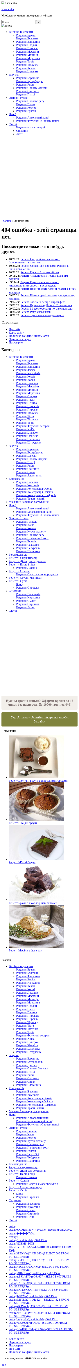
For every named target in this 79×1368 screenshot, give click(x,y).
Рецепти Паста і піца (22, 564)
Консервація (16, 478)
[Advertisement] (39, 178)
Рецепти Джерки (26, 455)
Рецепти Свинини (27, 91)
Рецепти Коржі (25, 379)
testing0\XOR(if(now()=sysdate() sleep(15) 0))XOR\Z (40, 1229)
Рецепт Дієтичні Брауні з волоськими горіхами (38, 780)
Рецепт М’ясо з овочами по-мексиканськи (47, 308)
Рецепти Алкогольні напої (32, 117)
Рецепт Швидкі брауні (23, 823)
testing (12, 1226)
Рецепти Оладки (26, 45)
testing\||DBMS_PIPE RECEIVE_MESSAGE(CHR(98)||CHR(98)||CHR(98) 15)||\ (41, 1247)
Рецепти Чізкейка (27, 435)
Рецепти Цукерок (27, 71)
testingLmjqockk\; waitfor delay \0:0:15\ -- (33, 1319)
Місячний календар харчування (29, 501)
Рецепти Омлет (25, 600)
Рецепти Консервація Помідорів (36, 495)
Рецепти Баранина (27, 78)
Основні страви (18, 97)
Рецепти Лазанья (26, 567)
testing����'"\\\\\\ (21, 1233)
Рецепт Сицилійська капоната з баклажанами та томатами (34, 261)
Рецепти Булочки (27, 38)
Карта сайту (16, 332)
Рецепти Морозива (28, 58)
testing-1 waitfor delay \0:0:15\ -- (28, 1240)
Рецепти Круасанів (28, 597)
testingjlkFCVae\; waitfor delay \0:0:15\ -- (33, 1296)
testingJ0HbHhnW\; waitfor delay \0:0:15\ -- (34, 1273)
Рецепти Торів (25, 61)
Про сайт (14, 329)
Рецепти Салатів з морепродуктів (37, 574)
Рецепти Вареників (28, 594)
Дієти (19, 134)
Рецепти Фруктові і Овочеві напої (37, 120)
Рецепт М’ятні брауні (22, 862)
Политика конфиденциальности (29, 335)
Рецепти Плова (25, 104)
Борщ (19, 584)
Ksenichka (7, 9)
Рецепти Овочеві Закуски (32, 87)
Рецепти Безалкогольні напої (34, 511)
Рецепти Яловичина (29, 475)
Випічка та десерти (21, 31)
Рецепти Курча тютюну (31, 531)
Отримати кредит (20, 339)
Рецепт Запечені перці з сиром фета (43, 302)
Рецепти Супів (18, 581)
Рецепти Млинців (27, 54)
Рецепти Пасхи (25, 399)
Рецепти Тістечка (27, 419)
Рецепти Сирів (25, 472)
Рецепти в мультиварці (30, 127)
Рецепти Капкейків (28, 373)
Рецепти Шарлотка (28, 439)
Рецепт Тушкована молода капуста (42, 315)
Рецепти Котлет (26, 107)
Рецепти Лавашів (27, 383)
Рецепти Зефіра (25, 369)
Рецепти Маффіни (27, 51)
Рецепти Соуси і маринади (25, 577)
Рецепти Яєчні (25, 607)
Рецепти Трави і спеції (30, 498)
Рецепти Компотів (27, 485)
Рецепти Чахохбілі (27, 544)
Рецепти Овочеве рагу (30, 101)
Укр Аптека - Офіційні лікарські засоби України (40, 719)
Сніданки (22, 130)
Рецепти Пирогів (27, 48)
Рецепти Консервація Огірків (34, 491)
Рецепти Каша (25, 524)
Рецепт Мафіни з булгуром (25, 950)
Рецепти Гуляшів (26, 521)
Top (3, 1364)
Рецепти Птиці (25, 94)
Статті (13, 124)
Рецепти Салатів (19, 571)
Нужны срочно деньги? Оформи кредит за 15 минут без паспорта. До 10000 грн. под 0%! (39, 702)
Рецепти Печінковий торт (32, 538)
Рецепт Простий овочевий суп (40, 272)
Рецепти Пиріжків (27, 406)
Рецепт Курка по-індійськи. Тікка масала (46, 305)
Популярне (16, 342)
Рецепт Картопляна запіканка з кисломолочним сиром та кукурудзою (34, 284)
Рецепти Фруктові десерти (33, 426)
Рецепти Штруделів (28, 442)
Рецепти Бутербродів (29, 81)
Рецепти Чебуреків (28, 548)
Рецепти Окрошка (27, 587)
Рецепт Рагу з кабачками (36, 311)
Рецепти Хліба (25, 429)
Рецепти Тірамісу (27, 64)
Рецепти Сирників (28, 604)
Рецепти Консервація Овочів (34, 488)
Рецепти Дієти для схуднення (27, 561)
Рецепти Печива (26, 402)
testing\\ (13, 1236)
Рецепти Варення (27, 482)
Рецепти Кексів (25, 68)
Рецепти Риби (25, 84)
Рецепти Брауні (25, 35)
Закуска (14, 74)
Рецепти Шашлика (28, 551)
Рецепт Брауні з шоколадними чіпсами (33, 903)
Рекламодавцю (18, 554)
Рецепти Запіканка (28, 41)
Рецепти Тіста (25, 416)
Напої (12, 114)
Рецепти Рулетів (26, 110)
